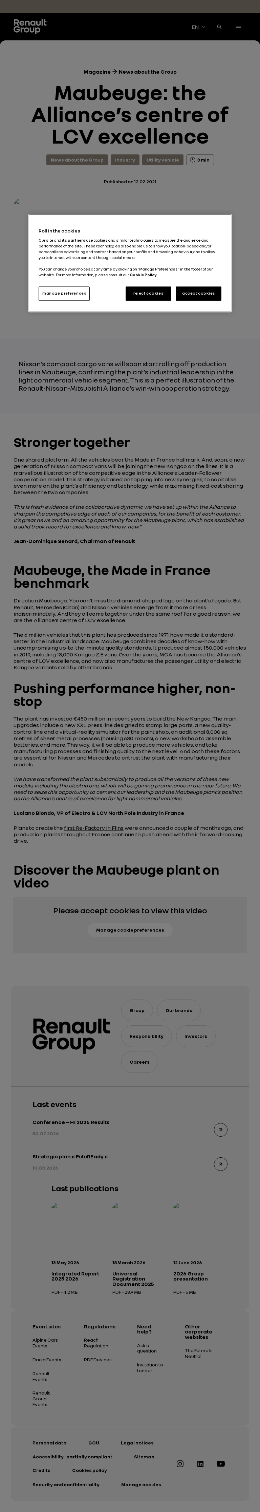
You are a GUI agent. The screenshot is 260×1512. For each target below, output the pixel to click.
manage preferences (64, 293)
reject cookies (148, 293)
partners (77, 240)
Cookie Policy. (143, 275)
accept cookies (198, 293)
